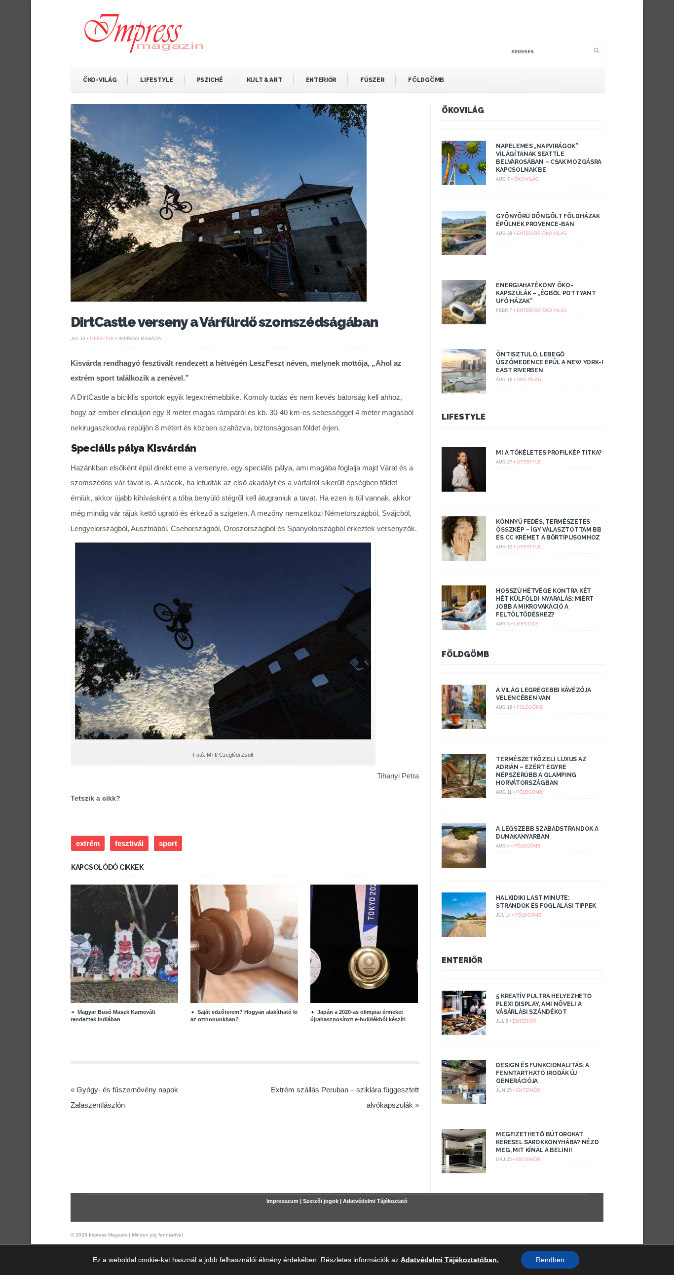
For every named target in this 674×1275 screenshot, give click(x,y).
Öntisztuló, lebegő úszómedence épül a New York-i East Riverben (549, 362)
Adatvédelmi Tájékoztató (375, 1201)
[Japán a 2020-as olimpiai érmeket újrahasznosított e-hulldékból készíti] (364, 1001)
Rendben (550, 1260)
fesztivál (129, 843)
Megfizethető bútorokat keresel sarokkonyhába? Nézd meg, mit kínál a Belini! (547, 1142)
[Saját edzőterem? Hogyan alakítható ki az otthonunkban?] (244, 1001)
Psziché (210, 80)
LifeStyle (156, 80)
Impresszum (282, 1201)
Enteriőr (321, 80)
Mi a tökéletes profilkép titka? (549, 452)
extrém (88, 843)
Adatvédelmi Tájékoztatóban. (450, 1260)
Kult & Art (264, 80)
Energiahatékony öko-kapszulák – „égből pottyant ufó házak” (546, 293)
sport (168, 843)
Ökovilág (463, 110)
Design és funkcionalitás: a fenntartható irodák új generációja (542, 1073)
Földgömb (426, 80)
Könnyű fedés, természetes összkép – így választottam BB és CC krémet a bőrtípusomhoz (548, 529)
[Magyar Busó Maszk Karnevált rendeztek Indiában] (124, 1001)
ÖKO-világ (99, 80)
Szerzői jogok (320, 1201)
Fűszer (372, 80)
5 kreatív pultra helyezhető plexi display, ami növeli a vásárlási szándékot (543, 1004)
